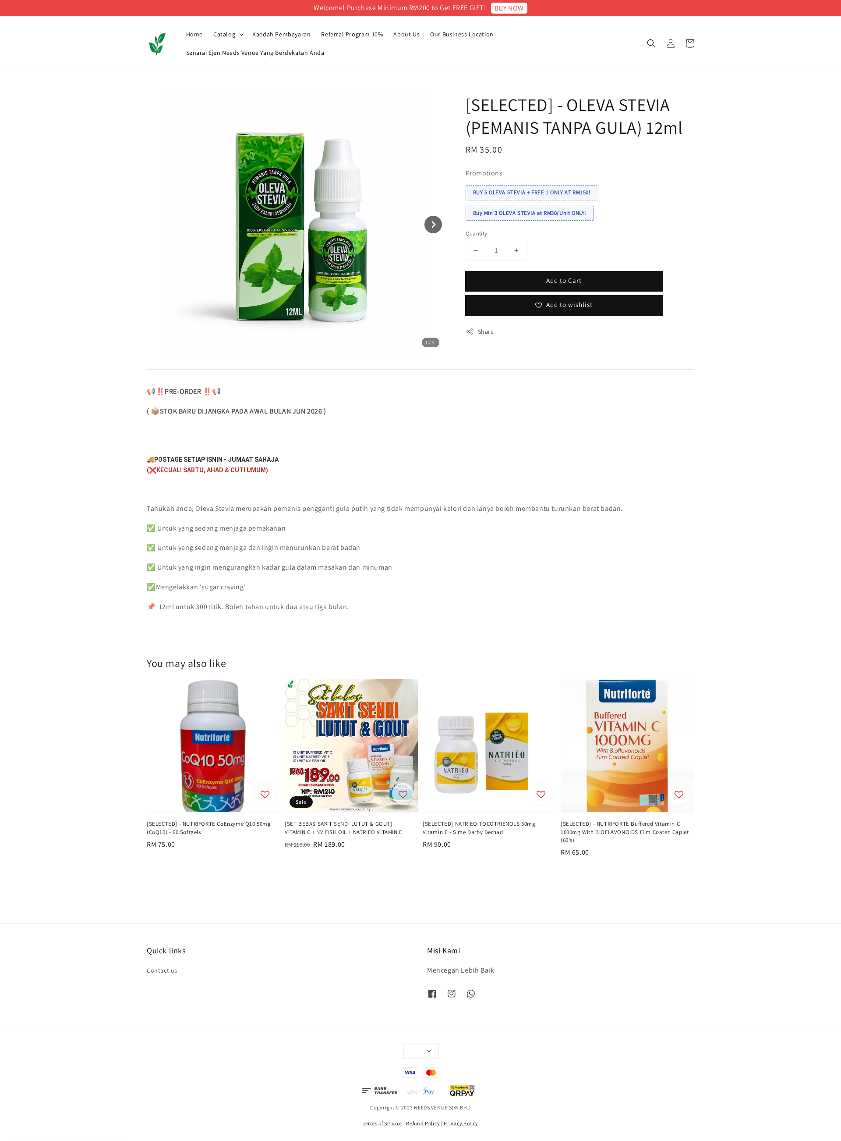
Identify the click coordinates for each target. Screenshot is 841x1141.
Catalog (224, 34)
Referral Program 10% (352, 34)
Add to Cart (564, 280)
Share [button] (486, 331)
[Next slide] (433, 224)
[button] (651, 43)
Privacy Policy (461, 1123)
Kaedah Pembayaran (281, 34)
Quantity (477, 233)
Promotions (484, 173)
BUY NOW (509, 8)
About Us (406, 34)
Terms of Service (382, 1123)
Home (194, 34)
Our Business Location (462, 34)
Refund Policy (423, 1123)
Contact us (162, 970)
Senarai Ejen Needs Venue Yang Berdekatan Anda (255, 53)
